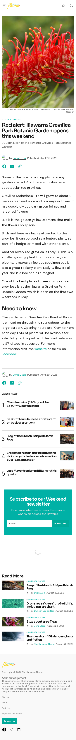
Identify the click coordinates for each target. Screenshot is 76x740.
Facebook (9, 354)
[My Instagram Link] (11, 729)
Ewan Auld (39, 593)
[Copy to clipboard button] (19, 166)
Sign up (6, 697)
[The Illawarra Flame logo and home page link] (13, 6)
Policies (6, 708)
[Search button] (63, 6)
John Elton (19, 158)
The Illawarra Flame (44, 644)
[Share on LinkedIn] (12, 166)
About (5, 702)
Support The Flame (12, 713)
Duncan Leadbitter (44, 611)
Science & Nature (12, 120)
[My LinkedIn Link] (18, 729)
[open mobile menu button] (4, 5)
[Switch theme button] (71, 6)
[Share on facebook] (5, 166)
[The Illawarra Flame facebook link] (5, 729)
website (40, 349)
